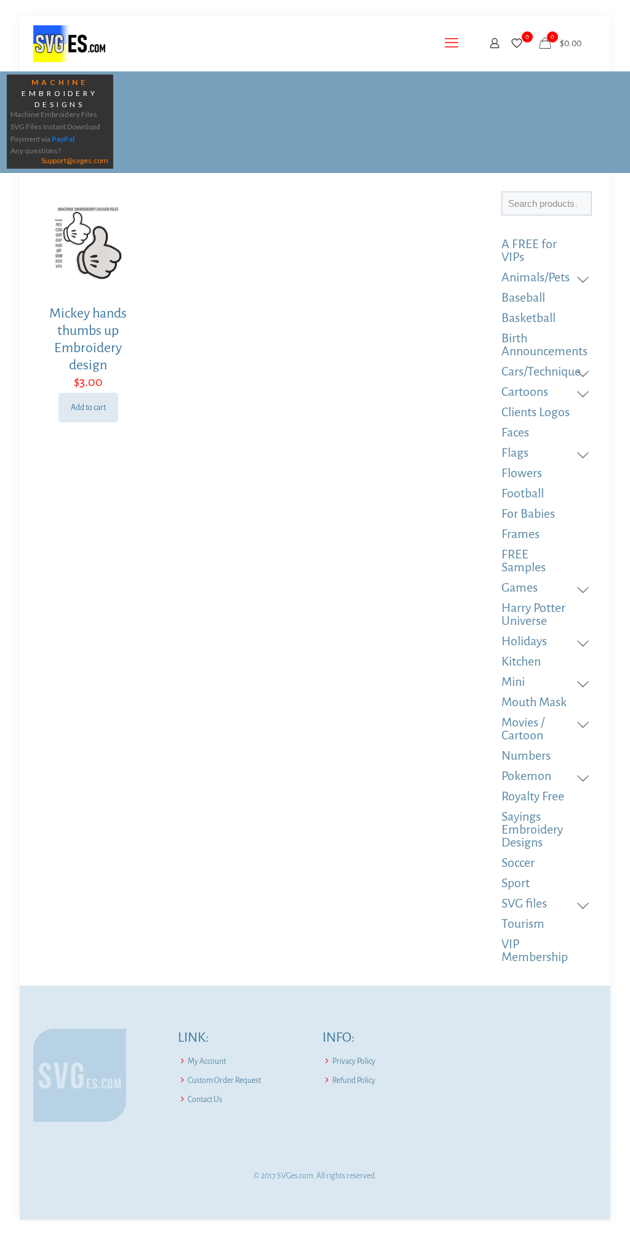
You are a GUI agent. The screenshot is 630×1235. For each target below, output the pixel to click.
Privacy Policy (353, 1061)
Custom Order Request (224, 1080)
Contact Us (205, 1099)
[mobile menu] (451, 43)
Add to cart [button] (88, 407)
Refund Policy (353, 1080)
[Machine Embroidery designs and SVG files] (69, 43)
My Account (207, 1061)
